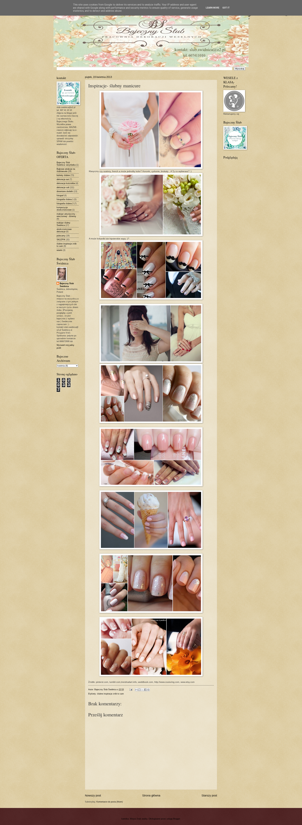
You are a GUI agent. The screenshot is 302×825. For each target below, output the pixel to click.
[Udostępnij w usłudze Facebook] (145, 689)
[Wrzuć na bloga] (139, 689)
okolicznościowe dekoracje (64, 230)
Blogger (176, 819)
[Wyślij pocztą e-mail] (136, 689)
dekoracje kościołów (66, 183)
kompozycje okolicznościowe (64, 208)
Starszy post (209, 795)
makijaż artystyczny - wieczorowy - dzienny (66, 215)
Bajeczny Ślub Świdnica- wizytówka (66, 163)
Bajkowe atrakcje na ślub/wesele (66, 170)
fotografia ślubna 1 (65, 199)
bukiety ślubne (63, 175)
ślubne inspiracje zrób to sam (110, 694)
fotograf (60, 195)
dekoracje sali (63, 187)
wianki (59, 250)
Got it (226, 7)
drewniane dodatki (65, 191)
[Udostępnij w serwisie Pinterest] (148, 689)
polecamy (61, 235)
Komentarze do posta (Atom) (109, 802)
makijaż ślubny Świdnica (63, 224)
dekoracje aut (63, 179)
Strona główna (151, 795)
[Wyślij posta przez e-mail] (131, 689)
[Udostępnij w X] (142, 689)
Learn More (212, 7)
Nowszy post (93, 795)
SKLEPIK (61, 239)
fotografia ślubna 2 (65, 203)
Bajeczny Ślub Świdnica (67, 284)
